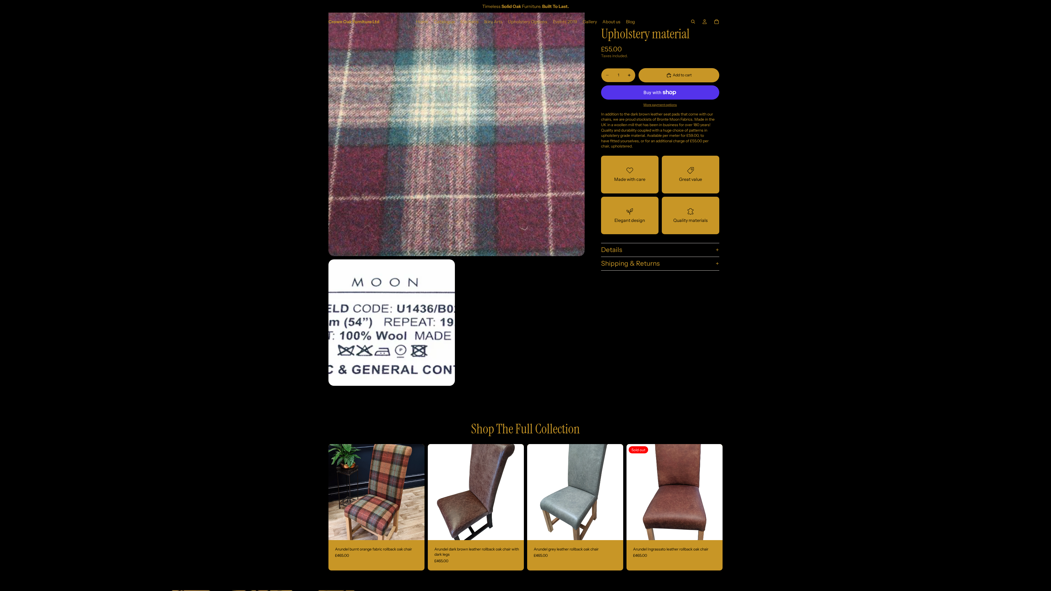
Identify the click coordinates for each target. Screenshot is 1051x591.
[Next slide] (416, 492)
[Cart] (717, 22)
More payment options (660, 105)
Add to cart (682, 75)
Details (611, 250)
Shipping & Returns (630, 263)
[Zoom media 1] (456, 128)
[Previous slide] (336, 492)
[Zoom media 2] (391, 322)
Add (420, 531)
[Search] (693, 22)
